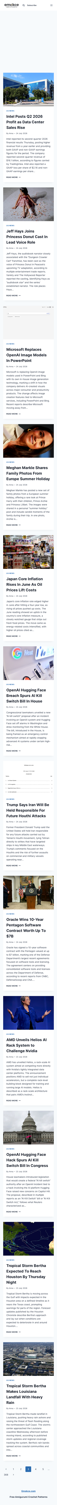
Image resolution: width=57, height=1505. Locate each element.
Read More (13, 177)
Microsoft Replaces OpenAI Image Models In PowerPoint (26, 355)
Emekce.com (28, 1491)
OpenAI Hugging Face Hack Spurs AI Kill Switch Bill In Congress (27, 1160)
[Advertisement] (28, 39)
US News (10, 111)
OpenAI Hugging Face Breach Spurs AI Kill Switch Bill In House (26, 695)
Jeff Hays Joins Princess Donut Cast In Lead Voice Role (27, 237)
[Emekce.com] (11, 5)
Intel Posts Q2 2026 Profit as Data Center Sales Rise (25, 122)
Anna (11, 133)
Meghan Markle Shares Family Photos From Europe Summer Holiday (28, 473)
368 (6, 1474)
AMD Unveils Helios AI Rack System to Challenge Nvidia (26, 1045)
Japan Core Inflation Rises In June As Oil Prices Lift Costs (24, 584)
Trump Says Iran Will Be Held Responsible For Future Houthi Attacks (27, 810)
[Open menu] (51, 5)
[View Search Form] (23, 5)
